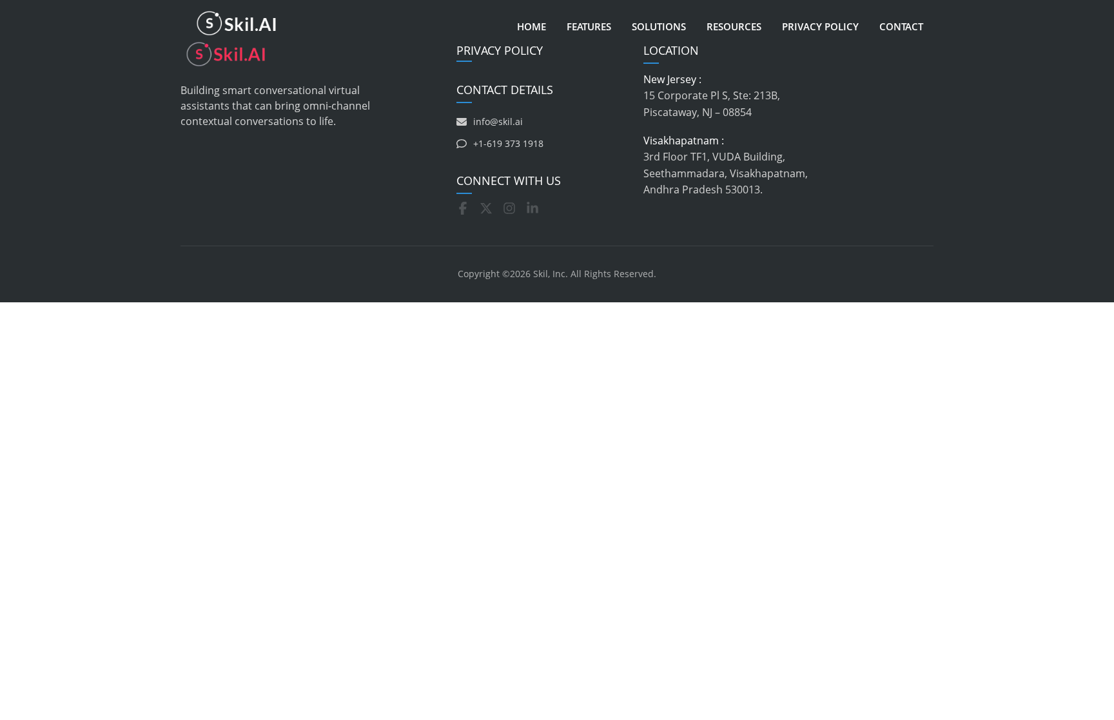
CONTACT (901, 26)
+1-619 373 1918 (508, 143)
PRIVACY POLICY (820, 26)
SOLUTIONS (659, 26)
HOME (531, 26)
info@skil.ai (498, 121)
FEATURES (589, 26)
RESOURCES (734, 26)
